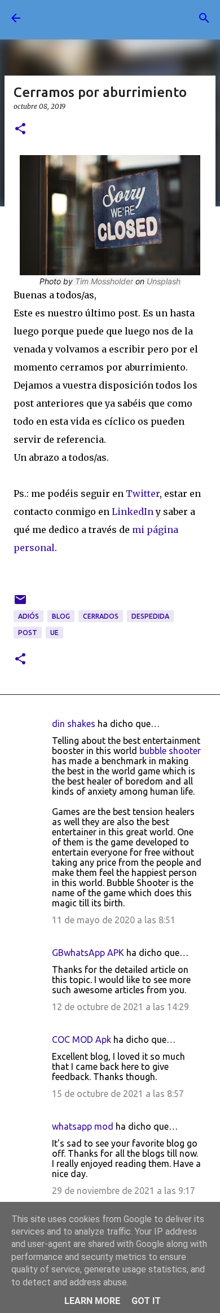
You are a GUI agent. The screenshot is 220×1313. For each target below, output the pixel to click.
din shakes (73, 724)
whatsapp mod (82, 1126)
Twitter (143, 493)
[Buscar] (204, 18)
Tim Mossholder (104, 281)
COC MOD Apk (81, 1039)
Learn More (92, 1301)
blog (61, 616)
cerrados (100, 616)
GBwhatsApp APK (88, 953)
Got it (146, 1301)
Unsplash (164, 281)
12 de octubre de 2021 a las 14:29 (120, 1007)
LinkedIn (132, 511)
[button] (20, 129)
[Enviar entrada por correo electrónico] (20, 603)
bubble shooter (170, 751)
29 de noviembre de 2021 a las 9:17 (123, 1191)
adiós (28, 616)
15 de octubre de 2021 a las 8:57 (118, 1094)
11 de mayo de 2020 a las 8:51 (113, 920)
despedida (150, 616)
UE (54, 632)
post (27, 632)
